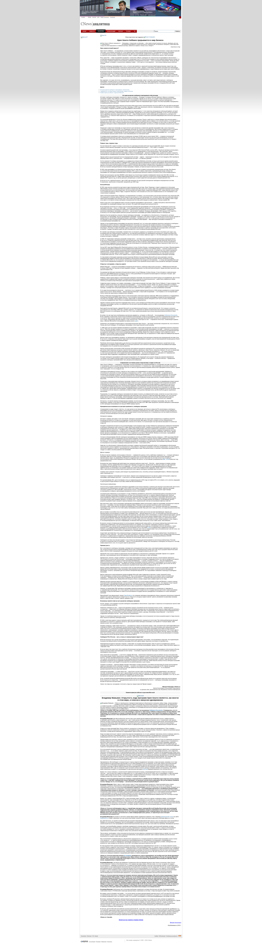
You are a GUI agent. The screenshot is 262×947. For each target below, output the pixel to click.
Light (98, 17)
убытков (145, 769)
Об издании (92, 941)
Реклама (98, 941)
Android (94, 17)
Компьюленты (104, 818)
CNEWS (84, 31)
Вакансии (103, 941)
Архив (96, 936)
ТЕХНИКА (128, 31)
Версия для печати (175, 922)
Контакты (109, 941)
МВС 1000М (166, 459)
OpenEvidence (128, 595)
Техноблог (83, 936)
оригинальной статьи (167, 816)
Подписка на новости (171, 936)
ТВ (134, 31)
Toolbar (156, 936)
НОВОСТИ (92, 31)
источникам (127, 855)
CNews (150, 940)
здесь (136, 321)
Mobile (89, 17)
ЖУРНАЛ (120, 31)
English (83, 17)
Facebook (112, 17)
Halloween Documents (171, 315)
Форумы (89, 936)
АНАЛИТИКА (101, 31)
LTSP (148, 527)
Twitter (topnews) (104, 17)
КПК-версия (162, 936)
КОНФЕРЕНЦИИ (111, 31)
